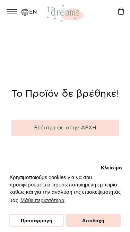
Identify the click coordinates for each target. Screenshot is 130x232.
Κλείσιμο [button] (111, 167)
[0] (121, 11)
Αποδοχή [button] (93, 220)
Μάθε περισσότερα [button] (42, 200)
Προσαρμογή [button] (36, 220)
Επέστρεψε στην (65, 127)
